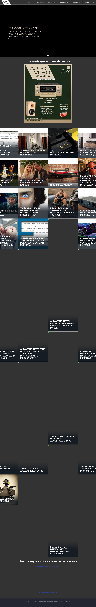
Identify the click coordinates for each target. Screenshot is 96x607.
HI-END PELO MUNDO (61, 185)
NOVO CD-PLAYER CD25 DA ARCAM (62, 153)
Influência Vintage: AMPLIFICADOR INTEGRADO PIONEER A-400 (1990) (62, 211)
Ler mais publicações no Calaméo (48, 592)
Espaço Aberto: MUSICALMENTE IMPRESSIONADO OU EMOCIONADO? (60, 550)
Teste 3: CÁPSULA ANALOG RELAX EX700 (31, 469)
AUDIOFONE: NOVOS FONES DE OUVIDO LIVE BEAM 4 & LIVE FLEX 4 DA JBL (62, 324)
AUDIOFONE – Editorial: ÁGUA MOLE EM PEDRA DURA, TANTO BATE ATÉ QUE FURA (32, 241)
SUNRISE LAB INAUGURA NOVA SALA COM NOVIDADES (33, 152)
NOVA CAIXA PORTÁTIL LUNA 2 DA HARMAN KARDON (31, 182)
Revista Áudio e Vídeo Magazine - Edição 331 (48, 566)
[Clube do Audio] (6, 2)
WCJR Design (66, 601)
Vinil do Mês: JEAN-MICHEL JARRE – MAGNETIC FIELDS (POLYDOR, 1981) (30, 211)
